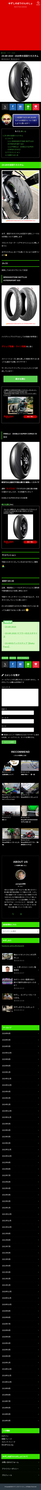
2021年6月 (6, 1253)
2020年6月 (6, 1330)
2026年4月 (6, 1040)
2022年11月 (6, 1150)
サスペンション (12, 152)
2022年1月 (6, 1208)
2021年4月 (6, 1266)
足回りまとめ (11, 155)
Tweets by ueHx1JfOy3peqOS (13, 946)
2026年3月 (6, 1046)
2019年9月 (6, 1388)
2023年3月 (6, 1137)
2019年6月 (6, 1408)
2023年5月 (6, 1124)
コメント (6, 687)
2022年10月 (6, 1156)
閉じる (23, 131)
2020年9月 (6, 1311)
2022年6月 (6, 1182)
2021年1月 (6, 1285)
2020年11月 (6, 1298)
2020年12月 (6, 1291)
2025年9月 (6, 1059)
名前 (4, 709)
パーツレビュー (23, 658)
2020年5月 (6, 1337)
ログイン (5, 1436)
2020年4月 (6, 1343)
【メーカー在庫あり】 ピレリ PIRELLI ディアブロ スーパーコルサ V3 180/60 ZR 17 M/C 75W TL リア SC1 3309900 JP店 (20, 511)
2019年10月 (6, 1382)
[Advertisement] (20, 30)
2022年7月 (6, 1175)
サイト (4, 726)
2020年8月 (6, 1317)
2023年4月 (6, 1130)
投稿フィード (7, 1439)
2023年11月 (6, 1117)
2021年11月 (6, 1221)
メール (5, 718)
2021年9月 (6, 1233)
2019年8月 (6, 1395)
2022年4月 (6, 1188)
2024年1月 (6, 1104)
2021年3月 (6, 1272)
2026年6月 (6, 1033)
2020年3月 (6, 1350)
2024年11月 (6, 1079)
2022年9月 (6, 1162)
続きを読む (6, 504)
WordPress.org (7, 1445)
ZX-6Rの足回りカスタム (13, 136)
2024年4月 (6, 1091)
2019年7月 (6, 1401)
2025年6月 (6, 1066)
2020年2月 (6, 1356)
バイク (13, 658)
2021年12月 (6, 1214)
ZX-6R (6, 658)
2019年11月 (6, 1375)
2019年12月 (6, 1369)
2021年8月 (6, 1240)
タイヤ (9, 138)
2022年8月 (6, 1169)
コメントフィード (8, 1442)
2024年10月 (6, 1085)
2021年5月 (6, 1259)
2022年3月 (6, 1195)
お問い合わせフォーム (10, 1462)
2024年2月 (6, 1098)
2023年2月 (6, 1143)
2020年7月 (6, 1324)
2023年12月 (6, 1111)
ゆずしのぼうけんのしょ (20, 3)
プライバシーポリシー (10, 1469)
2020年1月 (6, 1363)
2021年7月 (6, 1246)
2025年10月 (6, 1053)
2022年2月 (6, 1201)
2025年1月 (6, 1072)
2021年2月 (6, 1279)
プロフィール (7, 1475)
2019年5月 (6, 1414)
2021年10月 (6, 1227)
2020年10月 (6, 1304)
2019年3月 (6, 1421)
